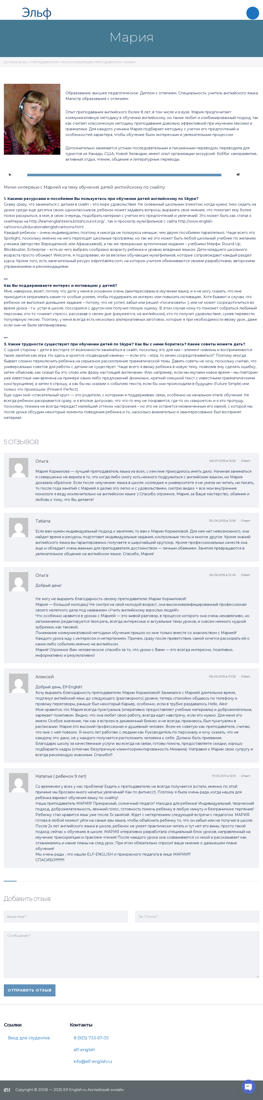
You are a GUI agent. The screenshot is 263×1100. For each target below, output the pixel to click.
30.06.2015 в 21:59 (223, 520)
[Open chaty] (249, 1087)
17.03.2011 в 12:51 (224, 776)
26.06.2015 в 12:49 (223, 575)
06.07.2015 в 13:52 (223, 461)
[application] (131, 175)
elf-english (84, 1049)
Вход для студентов (28, 1037)
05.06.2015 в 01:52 (223, 676)
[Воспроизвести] (10, 175)
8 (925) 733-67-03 (91, 1037)
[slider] (249, 174)
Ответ (246, 461)
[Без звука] (238, 175)
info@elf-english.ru (92, 1061)
